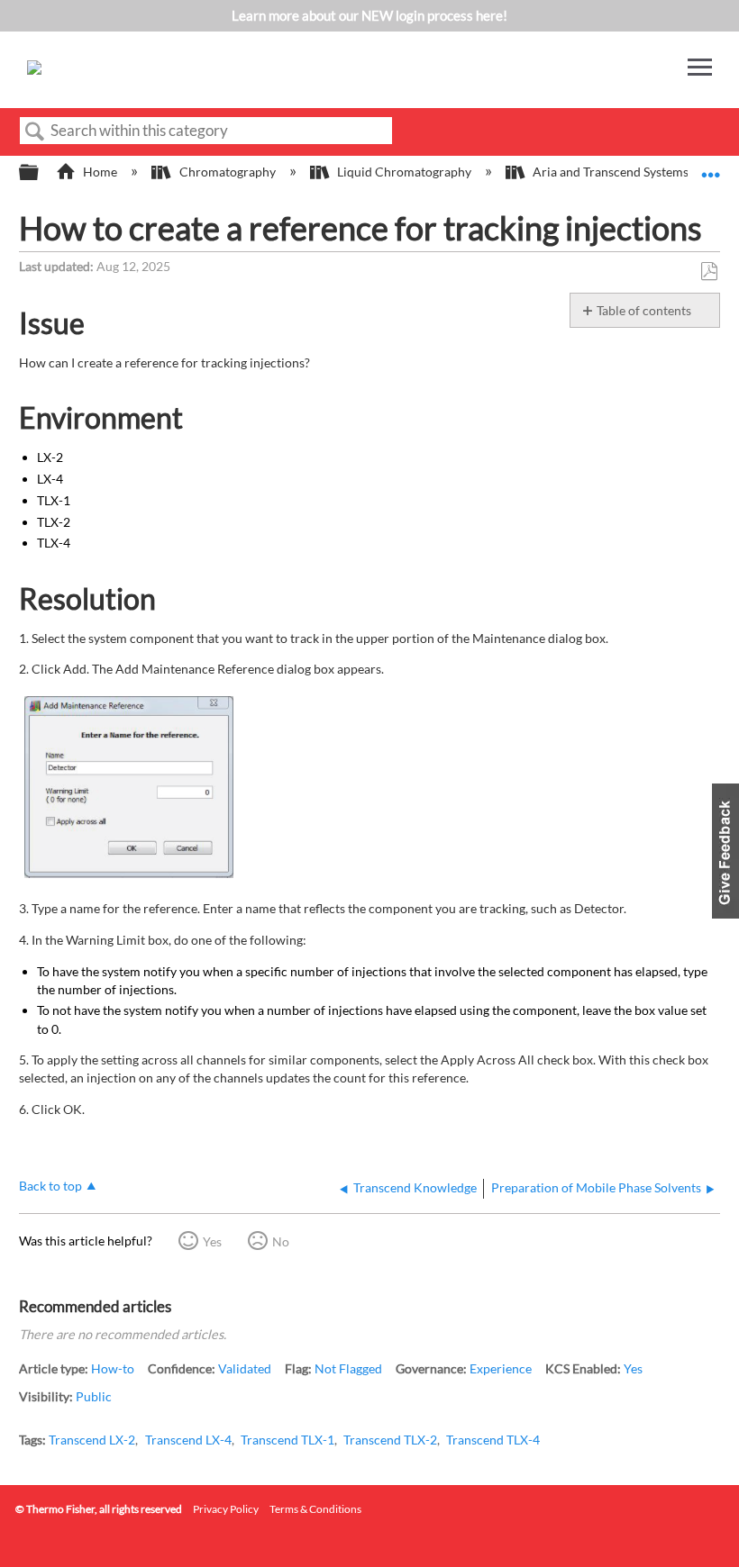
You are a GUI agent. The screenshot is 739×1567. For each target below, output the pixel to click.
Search (35, 132)
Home (100, 171)
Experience (501, 1368)
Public (94, 1396)
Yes (212, 1241)
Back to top (50, 1186)
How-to (112, 1368)
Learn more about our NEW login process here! (369, 15)
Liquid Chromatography (404, 171)
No (280, 1241)
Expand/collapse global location (711, 167)
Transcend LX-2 (92, 1439)
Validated (244, 1368)
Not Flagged (348, 1368)
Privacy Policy (226, 1509)
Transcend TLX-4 (493, 1439)
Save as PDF (708, 271)
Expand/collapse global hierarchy (40, 173)
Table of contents (644, 310)
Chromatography (227, 171)
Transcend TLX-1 (287, 1439)
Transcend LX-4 (188, 1439)
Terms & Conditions (315, 1509)
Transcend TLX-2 (390, 1439)
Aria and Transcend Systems (610, 171)
